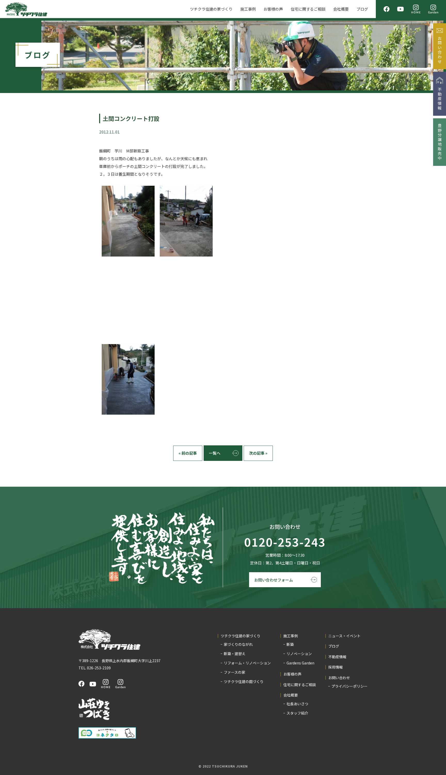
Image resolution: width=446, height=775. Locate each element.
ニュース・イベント (344, 636)
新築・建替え (234, 653)
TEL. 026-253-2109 (94, 667)
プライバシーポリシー (349, 686)
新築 (290, 644)
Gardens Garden (300, 662)
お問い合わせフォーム (273, 580)
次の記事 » (258, 453)
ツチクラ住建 (26, 9)
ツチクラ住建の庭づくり (244, 681)
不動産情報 (337, 657)
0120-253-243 (285, 542)
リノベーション (299, 653)
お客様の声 (273, 9)
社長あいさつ (297, 703)
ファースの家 (234, 672)
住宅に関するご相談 (308, 9)
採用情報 (335, 667)
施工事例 (248, 9)
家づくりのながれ (238, 644)
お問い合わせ (339, 678)
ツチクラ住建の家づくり (211, 9)
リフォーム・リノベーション (247, 662)
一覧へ (214, 453)
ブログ (362, 9)
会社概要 (341, 9)
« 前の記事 (188, 453)
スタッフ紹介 (297, 713)
